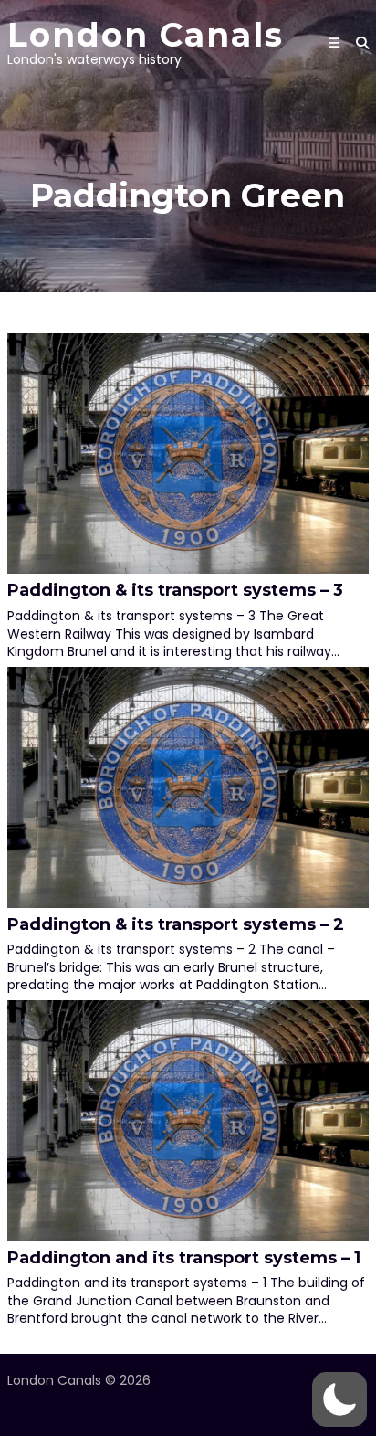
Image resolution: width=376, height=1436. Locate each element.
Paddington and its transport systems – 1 (183, 1258)
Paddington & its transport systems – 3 (175, 590)
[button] (339, 1399)
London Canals (145, 35)
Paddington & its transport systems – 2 (175, 924)
